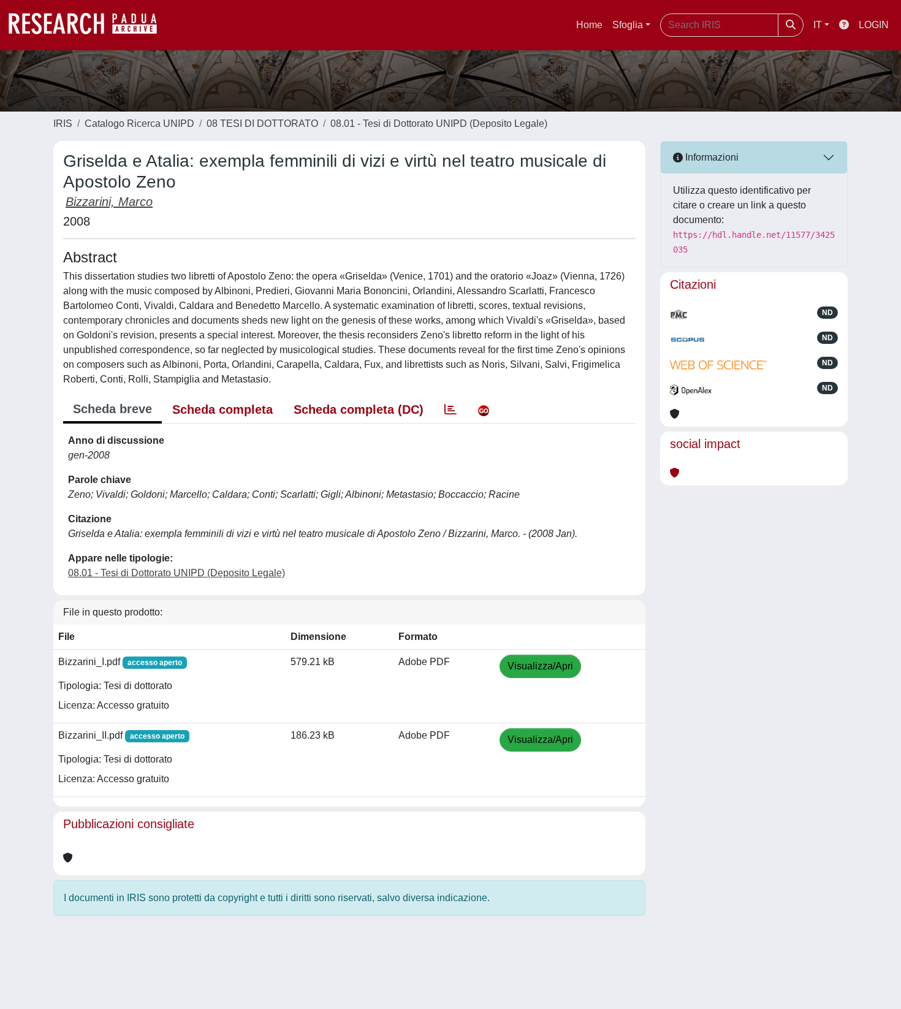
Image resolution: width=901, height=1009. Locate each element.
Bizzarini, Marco (109, 201)
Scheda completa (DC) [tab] (359, 409)
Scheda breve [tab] (112, 409)
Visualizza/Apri (540, 666)
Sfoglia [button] (627, 25)
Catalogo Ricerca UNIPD (139, 123)
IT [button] (817, 25)
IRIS (62, 123)
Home (589, 25)
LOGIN (874, 25)
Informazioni (711, 157)
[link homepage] (88, 25)
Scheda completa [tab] (222, 409)
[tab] (450, 409)
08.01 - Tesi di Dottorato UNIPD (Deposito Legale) (438, 123)
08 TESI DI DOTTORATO (262, 123)
